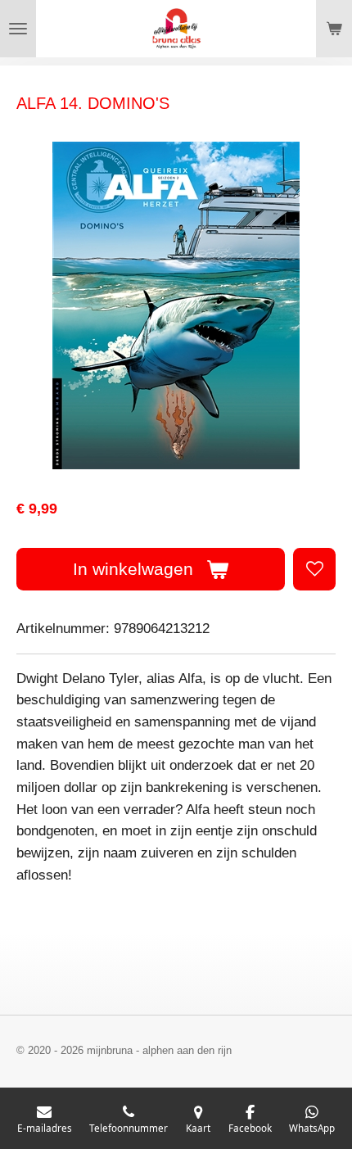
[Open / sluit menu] (18, 28)
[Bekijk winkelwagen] (334, 28)
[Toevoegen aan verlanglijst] (314, 569)
